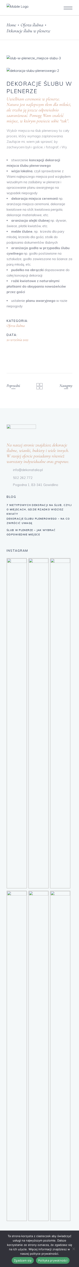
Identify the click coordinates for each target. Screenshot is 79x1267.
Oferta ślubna (32, 25)
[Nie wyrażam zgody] (73, 1249)
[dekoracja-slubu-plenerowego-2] (39, 70)
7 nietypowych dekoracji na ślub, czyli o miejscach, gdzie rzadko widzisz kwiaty (39, 509)
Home (11, 25)
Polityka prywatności (52, 1260)
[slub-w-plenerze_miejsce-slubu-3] (39, 58)
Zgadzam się (23, 1260)
